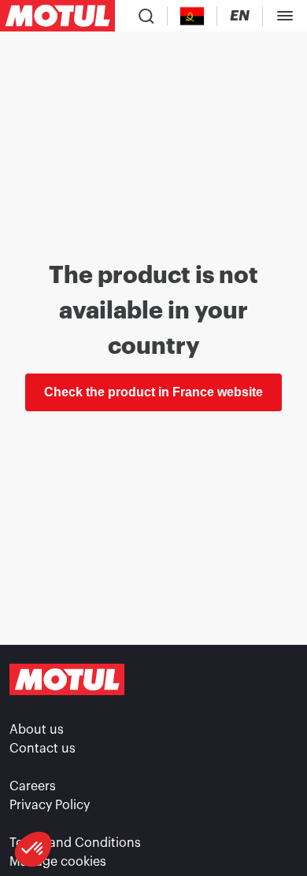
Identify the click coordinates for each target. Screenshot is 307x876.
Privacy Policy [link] (49, 805)
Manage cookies (57, 862)
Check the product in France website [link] (153, 392)
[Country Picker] (192, 16)
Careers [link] (32, 786)
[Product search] (146, 16)
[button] (33, 849)
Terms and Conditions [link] (75, 843)
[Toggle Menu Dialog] (285, 15)
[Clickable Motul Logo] (57, 15)
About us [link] (36, 729)
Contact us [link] (42, 748)
